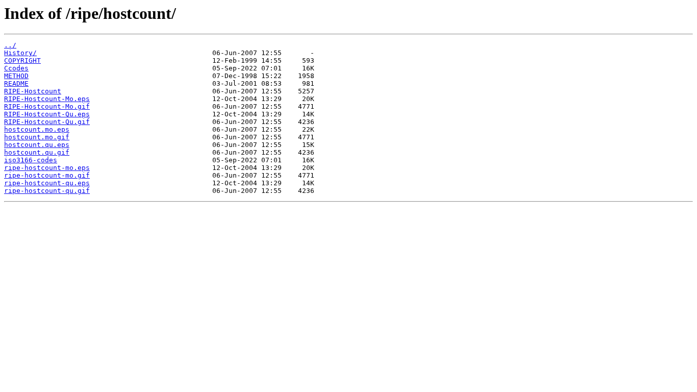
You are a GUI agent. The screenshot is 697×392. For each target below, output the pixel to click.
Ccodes (16, 68)
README (16, 83)
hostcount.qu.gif (36, 152)
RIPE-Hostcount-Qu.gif (47, 122)
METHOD (16, 76)
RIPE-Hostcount (32, 91)
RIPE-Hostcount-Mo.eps (47, 99)
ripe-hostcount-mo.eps (47, 168)
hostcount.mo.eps (36, 129)
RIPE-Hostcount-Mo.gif (47, 106)
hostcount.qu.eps (36, 145)
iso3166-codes (30, 160)
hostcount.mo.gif (36, 137)
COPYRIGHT (22, 60)
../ (10, 45)
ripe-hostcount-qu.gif (47, 190)
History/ (20, 53)
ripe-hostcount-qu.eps (47, 183)
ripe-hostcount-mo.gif (47, 175)
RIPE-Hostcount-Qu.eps (47, 114)
